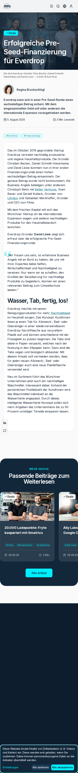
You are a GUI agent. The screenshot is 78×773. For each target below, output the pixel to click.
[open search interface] (58, 6)
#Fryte (9, 545)
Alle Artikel (39, 573)
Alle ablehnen (40, 767)
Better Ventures (45, 189)
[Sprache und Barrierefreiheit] (64, 6)
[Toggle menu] (51, 6)
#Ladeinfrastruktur (47, 545)
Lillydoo (12, 198)
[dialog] (39, 759)
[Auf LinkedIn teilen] (4, 422)
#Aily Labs (71, 545)
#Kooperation (25, 545)
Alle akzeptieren (62, 767)
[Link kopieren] (4, 430)
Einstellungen (11, 767)
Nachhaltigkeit (60, 313)
